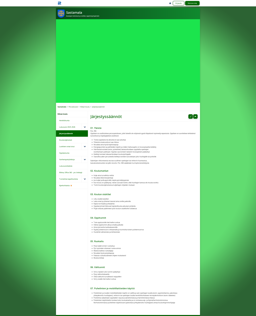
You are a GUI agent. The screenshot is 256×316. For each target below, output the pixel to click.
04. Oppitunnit (98, 217)
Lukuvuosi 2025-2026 (67, 127)
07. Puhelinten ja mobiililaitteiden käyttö (112, 288)
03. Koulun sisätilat (100, 194)
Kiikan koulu (85, 107)
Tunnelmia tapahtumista (68, 179)
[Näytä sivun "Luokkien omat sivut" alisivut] (84, 146)
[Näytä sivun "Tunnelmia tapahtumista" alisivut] (84, 179)
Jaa (195, 116)
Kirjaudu (178, 3)
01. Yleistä (95, 128)
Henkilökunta (64, 120)
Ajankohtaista (64, 185)
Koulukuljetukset (65, 140)
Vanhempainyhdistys (67, 159)
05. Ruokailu (97, 241)
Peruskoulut (73, 107)
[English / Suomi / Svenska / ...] (170, 3)
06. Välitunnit (97, 267)
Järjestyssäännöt (98, 107)
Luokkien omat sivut (66, 146)
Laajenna (192, 116)
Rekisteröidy (192, 3)
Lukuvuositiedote (65, 166)
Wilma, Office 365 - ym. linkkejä (70, 172)
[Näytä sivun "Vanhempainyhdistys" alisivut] (84, 159)
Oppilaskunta (64, 153)
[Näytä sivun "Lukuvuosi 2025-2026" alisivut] (84, 127)
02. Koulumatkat (99, 170)
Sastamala (62, 107)
